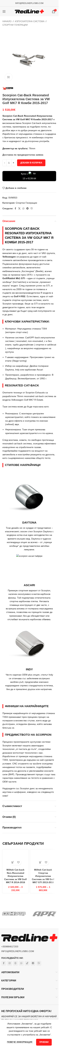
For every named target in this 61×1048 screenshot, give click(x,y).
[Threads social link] (15, 963)
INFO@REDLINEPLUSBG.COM (29, 3)
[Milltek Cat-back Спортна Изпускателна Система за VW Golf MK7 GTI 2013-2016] (43, 859)
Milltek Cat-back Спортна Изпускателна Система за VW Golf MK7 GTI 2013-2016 (43, 876)
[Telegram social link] (27, 208)
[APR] (44, 914)
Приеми (43, 1042)
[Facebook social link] (15, 208)
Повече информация (20, 1042)
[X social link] (19, 208)
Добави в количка (31, 162)
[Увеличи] (8, 77)
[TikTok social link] (27, 963)
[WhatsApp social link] (23, 208)
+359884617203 (9, 946)
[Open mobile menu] (4, 11)
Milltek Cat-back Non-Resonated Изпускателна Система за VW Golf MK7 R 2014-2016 (15, 876)
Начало (7, 21)
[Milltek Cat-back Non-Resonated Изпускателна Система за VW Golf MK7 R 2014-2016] (15, 859)
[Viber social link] (32, 208)
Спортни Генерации (15, 25)
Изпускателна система (29, 21)
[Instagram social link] (9, 963)
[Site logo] (29, 11)
